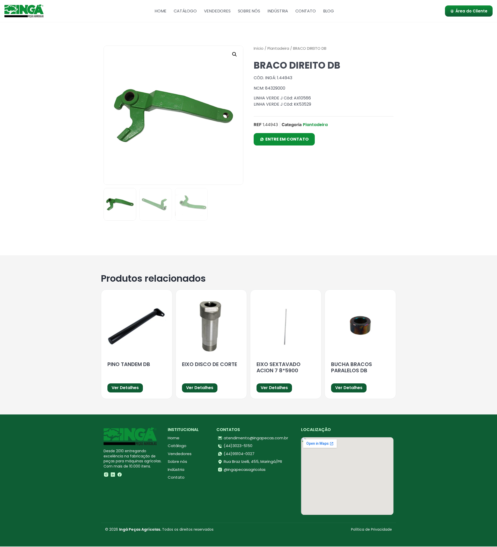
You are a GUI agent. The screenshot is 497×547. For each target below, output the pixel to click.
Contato (305, 11)
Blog (328, 11)
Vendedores (217, 11)
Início (259, 48)
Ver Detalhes (125, 388)
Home (160, 11)
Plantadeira (278, 48)
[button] (234, 54)
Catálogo (185, 11)
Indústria (277, 11)
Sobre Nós (249, 11)
